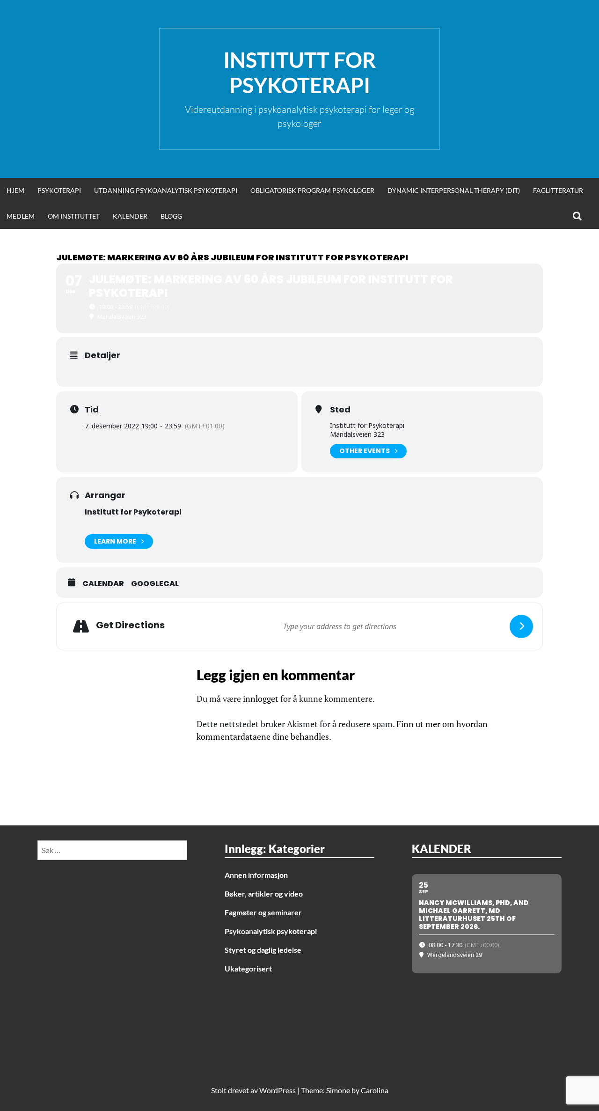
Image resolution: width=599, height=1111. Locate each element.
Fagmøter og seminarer (263, 912)
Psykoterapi (59, 190)
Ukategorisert (248, 968)
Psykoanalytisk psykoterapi (271, 931)
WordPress (277, 1090)
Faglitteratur (558, 190)
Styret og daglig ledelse (263, 949)
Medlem (21, 216)
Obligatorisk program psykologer (312, 190)
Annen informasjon (256, 874)
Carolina (374, 1090)
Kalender (130, 216)
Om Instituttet (74, 216)
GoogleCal (155, 584)
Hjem (15, 190)
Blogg (171, 216)
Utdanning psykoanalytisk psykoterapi (165, 190)
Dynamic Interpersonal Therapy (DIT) (453, 190)
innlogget (260, 698)
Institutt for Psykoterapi (299, 72)
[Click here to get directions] (521, 626)
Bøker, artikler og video (264, 893)
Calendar (103, 584)
